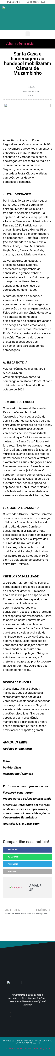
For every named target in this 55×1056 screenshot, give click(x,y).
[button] (28, 33)
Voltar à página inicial (20, 43)
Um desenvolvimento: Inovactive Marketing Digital (27, 1048)
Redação (31, 87)
